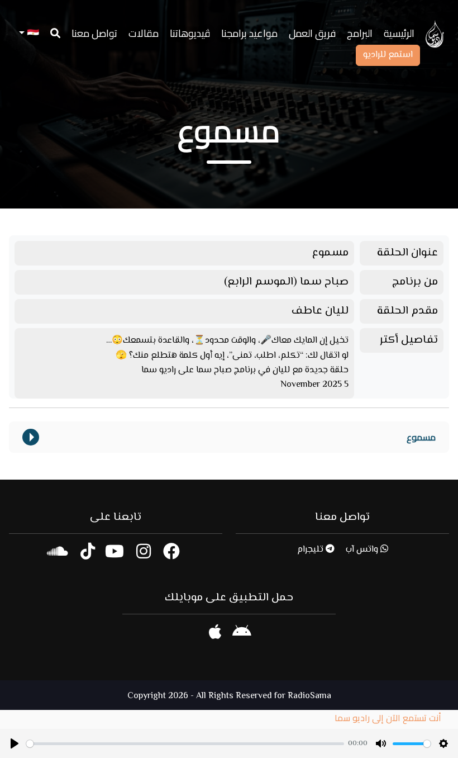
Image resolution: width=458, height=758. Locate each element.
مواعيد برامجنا (249, 33)
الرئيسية (399, 33)
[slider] (185, 743)
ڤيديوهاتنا (190, 33)
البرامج (360, 33)
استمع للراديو (388, 55)
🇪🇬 (32, 33)
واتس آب (363, 550)
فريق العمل (312, 33)
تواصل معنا (94, 33)
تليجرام (311, 550)
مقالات (143, 33)
